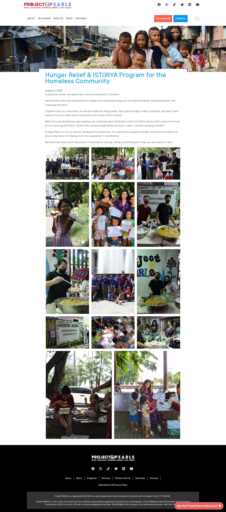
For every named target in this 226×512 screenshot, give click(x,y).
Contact (154, 478)
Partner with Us (123, 478)
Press (69, 18)
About (31, 18)
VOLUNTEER (163, 18)
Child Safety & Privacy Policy (113, 485)
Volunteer (140, 478)
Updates (58, 18)
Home (68, 478)
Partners (81, 18)
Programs (44, 18)
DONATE (180, 18)
